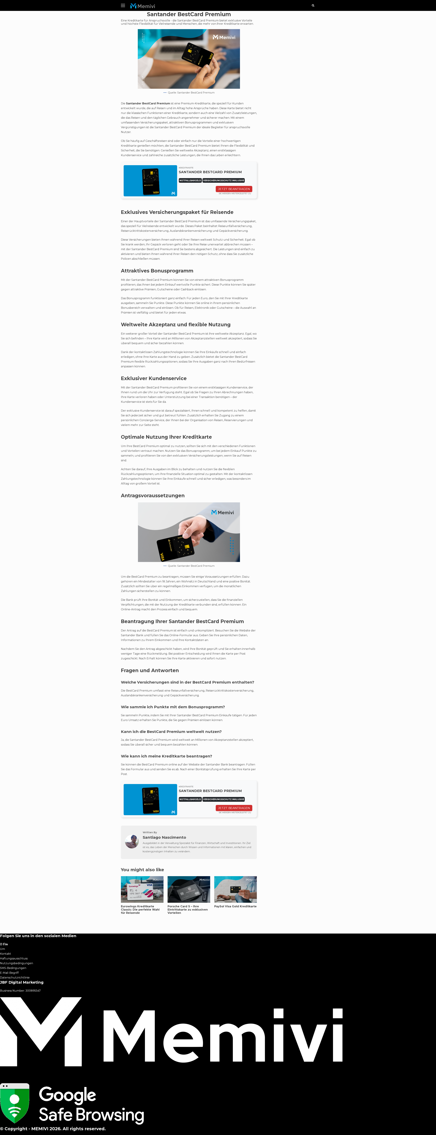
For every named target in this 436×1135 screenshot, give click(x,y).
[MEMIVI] (142, 6)
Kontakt (5, 953)
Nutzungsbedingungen (16, 963)
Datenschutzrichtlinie (15, 977)
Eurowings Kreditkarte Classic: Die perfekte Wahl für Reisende (140, 909)
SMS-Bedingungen (13, 968)
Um (2, 949)
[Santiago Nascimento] (132, 847)
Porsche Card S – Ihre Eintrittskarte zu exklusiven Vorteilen (188, 909)
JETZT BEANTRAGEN (234, 189)
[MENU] (123, 5)
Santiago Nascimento (164, 837)
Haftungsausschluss (14, 958)
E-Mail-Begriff (9, 972)
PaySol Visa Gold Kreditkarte (235, 906)
